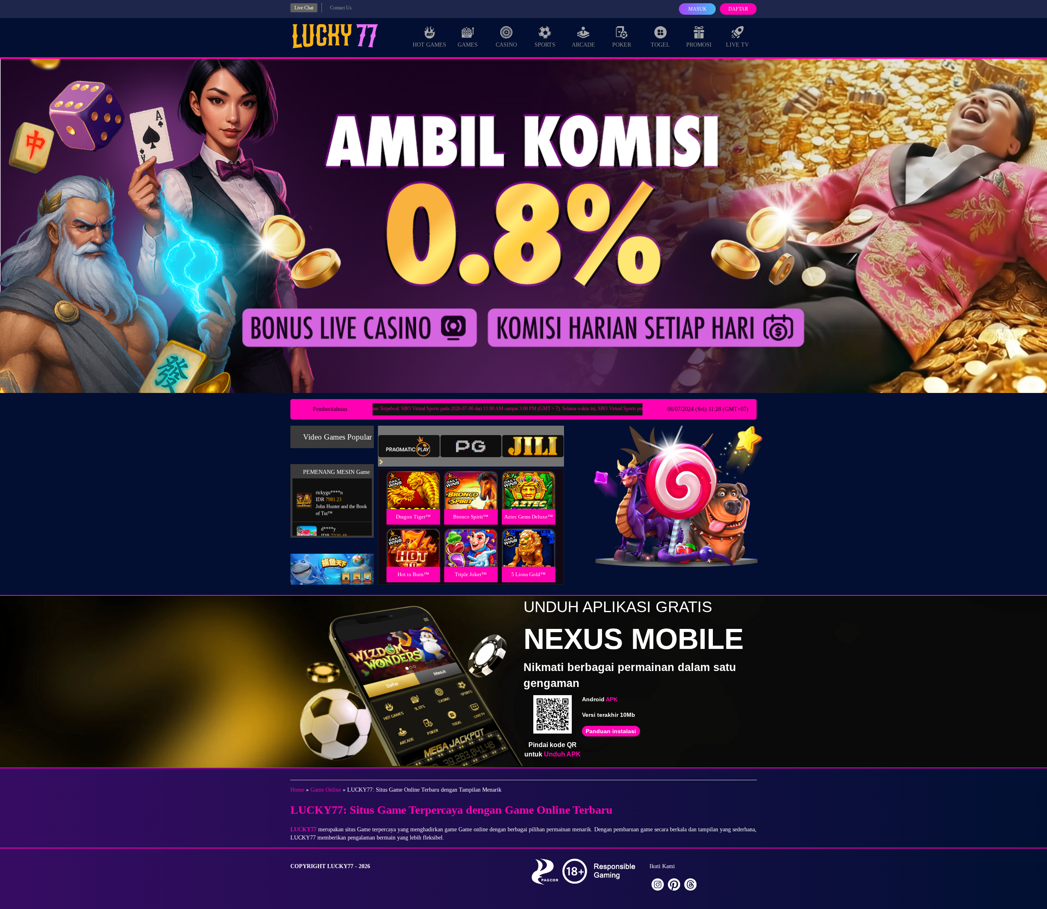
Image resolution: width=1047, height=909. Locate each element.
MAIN (413, 499)
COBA (413, 480)
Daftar (738, 9)
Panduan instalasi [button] (611, 731)
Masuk (697, 9)
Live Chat (303, 8)
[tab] (409, 446)
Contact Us (341, 8)
